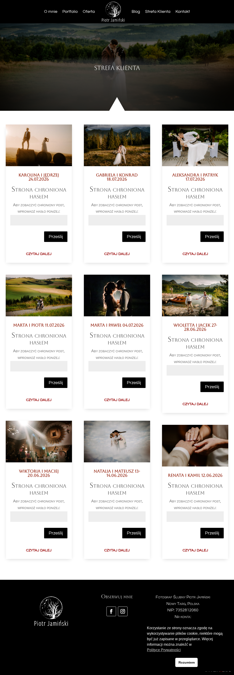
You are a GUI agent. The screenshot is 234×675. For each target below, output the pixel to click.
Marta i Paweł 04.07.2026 (117, 325)
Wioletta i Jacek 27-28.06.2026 (195, 327)
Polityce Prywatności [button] (164, 650)
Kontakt (183, 11)
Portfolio (70, 11)
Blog (136, 11)
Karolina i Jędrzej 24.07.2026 (39, 177)
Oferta (89, 11)
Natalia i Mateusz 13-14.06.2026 (117, 473)
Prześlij (56, 236)
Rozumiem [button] (186, 662)
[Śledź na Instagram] (123, 611)
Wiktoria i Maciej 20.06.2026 (39, 473)
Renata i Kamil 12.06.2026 (195, 475)
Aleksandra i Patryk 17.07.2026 (195, 177)
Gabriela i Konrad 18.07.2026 (117, 177)
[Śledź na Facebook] (111, 611)
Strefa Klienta (157, 11)
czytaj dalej (38, 253)
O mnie (50, 11)
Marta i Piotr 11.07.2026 (38, 325)
